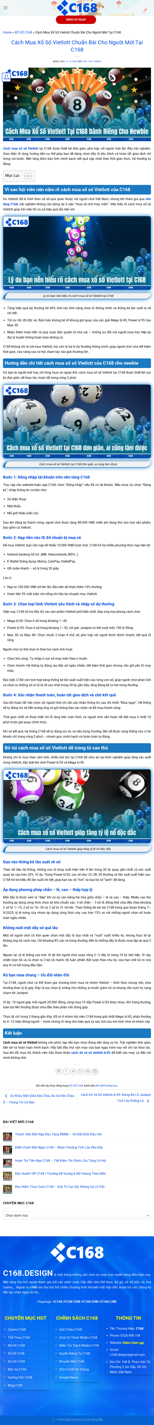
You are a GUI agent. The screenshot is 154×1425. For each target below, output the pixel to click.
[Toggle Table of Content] (26, 176)
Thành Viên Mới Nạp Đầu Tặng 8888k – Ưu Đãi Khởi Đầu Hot (58, 1134)
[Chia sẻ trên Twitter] (73, 1071)
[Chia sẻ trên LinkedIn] (95, 1071)
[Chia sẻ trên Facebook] (66, 1071)
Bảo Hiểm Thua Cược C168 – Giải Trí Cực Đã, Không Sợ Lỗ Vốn (60, 1187)
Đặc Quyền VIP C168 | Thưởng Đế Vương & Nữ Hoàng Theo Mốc (60, 1173)
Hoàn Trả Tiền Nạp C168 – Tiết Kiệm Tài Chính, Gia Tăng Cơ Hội (60, 1160)
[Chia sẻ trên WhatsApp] (59, 1071)
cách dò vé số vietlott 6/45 (90, 1053)
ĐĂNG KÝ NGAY (76, 19)
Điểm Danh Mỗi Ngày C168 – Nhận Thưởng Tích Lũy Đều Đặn (59, 1147)
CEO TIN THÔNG (92, 61)
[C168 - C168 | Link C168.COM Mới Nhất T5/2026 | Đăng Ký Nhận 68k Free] (77, 7)
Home (7, 32)
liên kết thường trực (106, 1085)
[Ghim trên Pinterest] (88, 1071)
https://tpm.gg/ (133, 1343)
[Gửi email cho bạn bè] (80, 1071)
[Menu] (5, 8)
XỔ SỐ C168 (23, 32)
